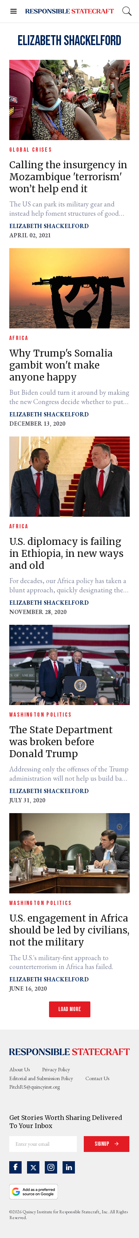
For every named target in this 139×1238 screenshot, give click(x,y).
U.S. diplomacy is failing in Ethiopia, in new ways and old (66, 554)
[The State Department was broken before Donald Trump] (69, 664)
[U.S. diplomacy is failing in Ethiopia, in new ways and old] (69, 476)
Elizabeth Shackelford (49, 226)
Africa (18, 338)
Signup (102, 1144)
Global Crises (30, 150)
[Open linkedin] (69, 1167)
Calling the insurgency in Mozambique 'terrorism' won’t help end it (68, 177)
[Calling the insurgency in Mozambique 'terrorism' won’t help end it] (69, 99)
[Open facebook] (15, 1167)
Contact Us (97, 1078)
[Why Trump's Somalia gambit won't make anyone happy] (69, 287)
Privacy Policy (56, 1069)
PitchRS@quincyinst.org (34, 1086)
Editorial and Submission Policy (41, 1078)
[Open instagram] (51, 1167)
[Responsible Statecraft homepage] (69, 1051)
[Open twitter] (33, 1167)
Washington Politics (40, 715)
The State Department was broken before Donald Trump (61, 742)
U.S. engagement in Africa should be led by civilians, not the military (69, 930)
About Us (19, 1069)
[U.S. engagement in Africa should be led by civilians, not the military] (69, 852)
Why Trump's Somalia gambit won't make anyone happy (61, 365)
